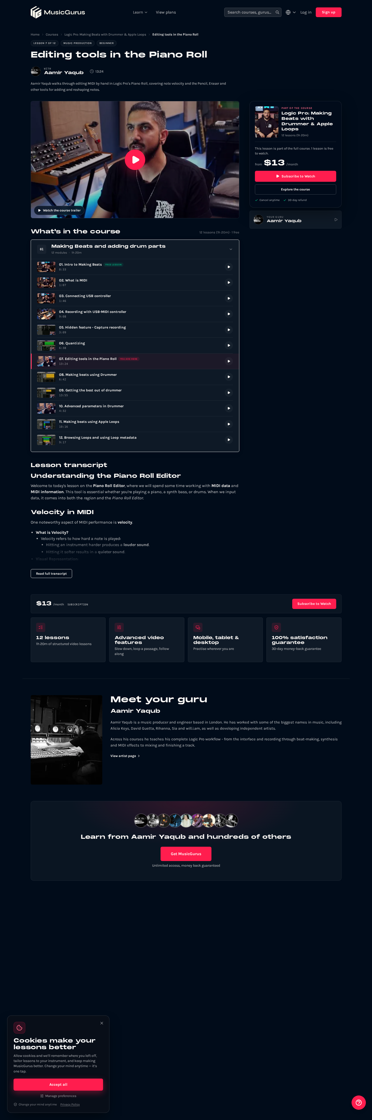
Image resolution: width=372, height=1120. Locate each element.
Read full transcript (51, 573)
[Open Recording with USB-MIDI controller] (135, 314)
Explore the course (295, 189)
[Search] (277, 12)
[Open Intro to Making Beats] (135, 267)
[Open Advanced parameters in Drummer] (135, 408)
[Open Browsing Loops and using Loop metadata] (135, 440)
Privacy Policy (70, 1104)
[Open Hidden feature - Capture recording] (135, 330)
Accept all (58, 1084)
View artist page (123, 756)
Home (35, 34)
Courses (52, 34)
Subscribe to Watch (298, 176)
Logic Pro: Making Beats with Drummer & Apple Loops (105, 34)
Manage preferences (60, 1096)
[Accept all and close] (102, 1023)
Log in (306, 12)
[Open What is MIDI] (135, 282)
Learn (138, 12)
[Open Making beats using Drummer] (135, 377)
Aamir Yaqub (64, 73)
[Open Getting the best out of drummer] (135, 393)
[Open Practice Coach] (359, 1102)
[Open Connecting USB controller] (135, 298)
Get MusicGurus (186, 853)
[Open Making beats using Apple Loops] (135, 424)
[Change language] (291, 12)
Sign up (328, 12)
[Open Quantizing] (135, 345)
